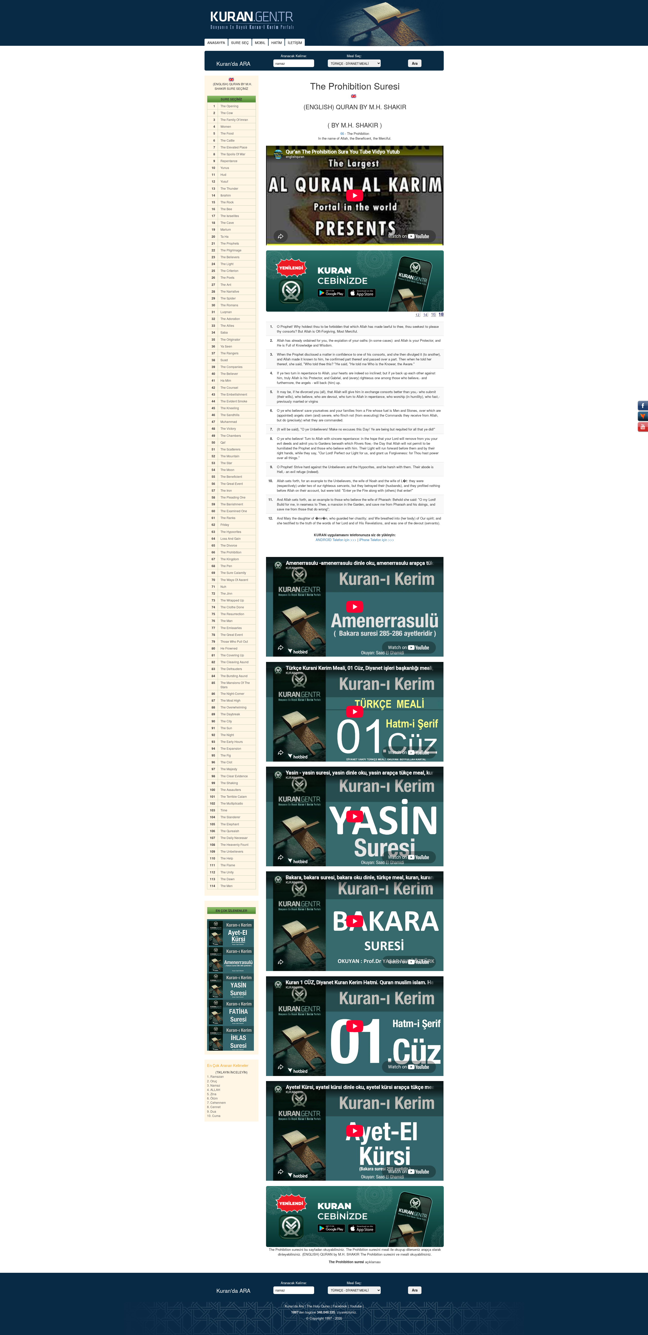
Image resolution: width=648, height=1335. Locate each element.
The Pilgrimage (230, 250)
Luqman (226, 312)
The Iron (226, 490)
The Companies (231, 366)
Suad (224, 360)
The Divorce (228, 545)
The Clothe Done (232, 607)
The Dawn (227, 879)
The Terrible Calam (233, 796)
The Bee (226, 209)
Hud (223, 174)
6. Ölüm (212, 1098)
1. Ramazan (215, 1076)
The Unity (227, 872)
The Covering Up (232, 655)
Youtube (356, 1306)
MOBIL (260, 42)
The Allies (227, 325)
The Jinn (226, 593)
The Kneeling (229, 408)
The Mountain (229, 456)
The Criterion (229, 270)
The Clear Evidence (234, 776)
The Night (227, 735)
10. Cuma (213, 1115)
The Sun (226, 728)
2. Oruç (212, 1081)
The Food (227, 133)
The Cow (226, 113)
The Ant (225, 284)
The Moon (227, 469)
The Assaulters (230, 789)
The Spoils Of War (232, 154)
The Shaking (229, 783)
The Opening (229, 106)
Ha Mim (225, 380)
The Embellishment (233, 394)
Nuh (223, 586)
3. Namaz (213, 1085)
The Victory (228, 428)
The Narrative (229, 291)
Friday (224, 524)
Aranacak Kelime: (294, 55)
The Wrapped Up (232, 600)
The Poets (227, 277)
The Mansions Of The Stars (235, 684)
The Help (226, 858)
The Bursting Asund (234, 676)
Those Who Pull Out (234, 641)
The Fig (225, 755)
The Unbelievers (231, 851)
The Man (226, 620)
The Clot (226, 762)
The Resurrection (232, 614)
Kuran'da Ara (294, 1306)
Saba (224, 332)
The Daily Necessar (234, 837)
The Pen (226, 566)
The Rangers (229, 353)
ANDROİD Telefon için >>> (336, 539)
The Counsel (229, 387)
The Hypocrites (230, 531)
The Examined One (233, 511)
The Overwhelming (233, 707)
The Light (226, 264)
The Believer (229, 373)
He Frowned (228, 648)
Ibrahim (225, 195)
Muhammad (228, 421)
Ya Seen (226, 346)
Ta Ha (224, 236)
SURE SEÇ (240, 42)
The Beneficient (231, 476)
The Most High (230, 700)
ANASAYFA (216, 42)
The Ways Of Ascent (234, 579)
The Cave (227, 222)
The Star (226, 463)
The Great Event (231, 483)
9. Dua (211, 1111)
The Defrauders (231, 668)
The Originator (230, 339)
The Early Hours (231, 741)
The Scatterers (230, 449)
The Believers (229, 257)
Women (225, 126)
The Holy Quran (318, 1306)
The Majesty (228, 769)
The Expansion (230, 748)
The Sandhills (229, 415)
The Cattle (227, 140)
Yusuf (224, 181)
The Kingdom (229, 559)
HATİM (276, 42)
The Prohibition (230, 552)
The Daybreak (230, 714)
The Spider (228, 298)
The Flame (227, 865)
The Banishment (231, 504)
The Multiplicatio (231, 803)
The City (226, 721)
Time (223, 810)
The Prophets (229, 243)
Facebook (340, 1306)
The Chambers (230, 435)
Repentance (228, 161)
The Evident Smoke (233, 401)
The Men (226, 886)
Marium (225, 229)
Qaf (222, 442)
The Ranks (227, 517)
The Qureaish (229, 831)
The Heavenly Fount (234, 844)
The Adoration (230, 318)
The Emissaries (231, 628)
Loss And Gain (230, 538)
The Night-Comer (232, 693)
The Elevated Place (233, 147)
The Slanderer (230, 817)
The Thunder (229, 188)
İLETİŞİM (295, 42)
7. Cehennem (216, 1102)
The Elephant (229, 824)
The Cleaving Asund (234, 662)
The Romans (229, 305)
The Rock (227, 202)
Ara (415, 63)
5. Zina (211, 1094)
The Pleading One (233, 497)
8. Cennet (213, 1107)
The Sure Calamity (233, 572)
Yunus (224, 167)
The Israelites (229, 215)
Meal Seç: (354, 55)
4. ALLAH (213, 1089)
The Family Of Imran (234, 119)
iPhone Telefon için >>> (376, 539)
